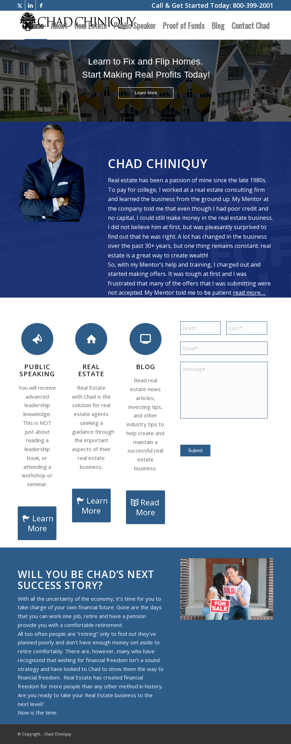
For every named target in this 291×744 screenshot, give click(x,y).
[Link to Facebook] (41, 5)
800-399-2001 (253, 5)
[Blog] (145, 339)
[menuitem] (35, 25)
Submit (195, 450)
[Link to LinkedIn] (30, 5)
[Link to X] (20, 5)
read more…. (249, 292)
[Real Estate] (91, 339)
